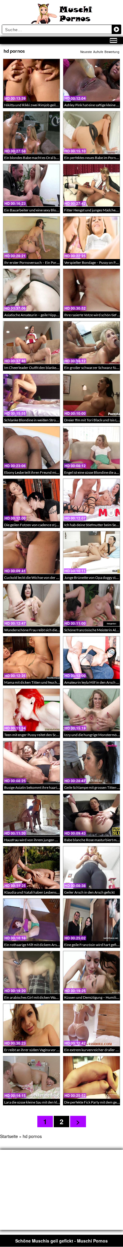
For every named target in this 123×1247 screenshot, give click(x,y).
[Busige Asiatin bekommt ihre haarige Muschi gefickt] (31, 762)
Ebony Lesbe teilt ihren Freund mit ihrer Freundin (42, 472)
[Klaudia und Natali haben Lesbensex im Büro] (31, 867)
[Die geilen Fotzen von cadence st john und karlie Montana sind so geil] (31, 500)
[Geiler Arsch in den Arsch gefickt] (91, 867)
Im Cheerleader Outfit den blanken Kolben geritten (43, 367)
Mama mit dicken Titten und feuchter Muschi (39, 682)
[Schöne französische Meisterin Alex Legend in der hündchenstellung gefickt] (91, 605)
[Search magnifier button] (116, 29)
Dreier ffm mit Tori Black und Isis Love (93, 420)
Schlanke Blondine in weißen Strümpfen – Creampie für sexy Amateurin (59, 420)
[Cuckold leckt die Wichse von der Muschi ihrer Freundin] (31, 552)
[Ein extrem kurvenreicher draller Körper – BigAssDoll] (91, 1025)
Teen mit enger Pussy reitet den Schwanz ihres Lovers (45, 735)
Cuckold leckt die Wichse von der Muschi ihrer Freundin (47, 577)
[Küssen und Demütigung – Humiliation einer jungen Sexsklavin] (91, 972)
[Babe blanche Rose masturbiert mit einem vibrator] (91, 815)
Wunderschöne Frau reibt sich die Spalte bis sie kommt (46, 630)
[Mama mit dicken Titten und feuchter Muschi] (31, 657)
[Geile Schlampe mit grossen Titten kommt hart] (91, 762)
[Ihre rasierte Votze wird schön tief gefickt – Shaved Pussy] (91, 290)
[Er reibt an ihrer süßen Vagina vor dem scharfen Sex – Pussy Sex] (31, 1025)
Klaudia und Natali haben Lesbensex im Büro (38, 892)
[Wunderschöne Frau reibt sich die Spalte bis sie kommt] (31, 605)
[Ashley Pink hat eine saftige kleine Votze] (91, 80)
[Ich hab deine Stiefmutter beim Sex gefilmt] (91, 500)
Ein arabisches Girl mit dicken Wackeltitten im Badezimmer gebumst (56, 997)
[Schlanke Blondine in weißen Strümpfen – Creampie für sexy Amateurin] (31, 395)
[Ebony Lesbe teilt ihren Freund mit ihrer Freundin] (31, 447)
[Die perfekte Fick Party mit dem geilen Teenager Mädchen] (91, 1077)
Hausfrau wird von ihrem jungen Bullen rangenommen (46, 840)
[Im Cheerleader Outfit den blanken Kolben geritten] (31, 342)
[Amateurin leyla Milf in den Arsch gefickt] (91, 657)
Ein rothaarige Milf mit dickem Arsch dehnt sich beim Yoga (49, 944)
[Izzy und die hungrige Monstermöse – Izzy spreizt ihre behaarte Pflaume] (91, 709)
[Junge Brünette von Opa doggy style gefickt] (91, 552)
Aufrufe (98, 52)
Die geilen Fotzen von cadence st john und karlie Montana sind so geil (57, 525)
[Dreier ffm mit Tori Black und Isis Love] (91, 395)
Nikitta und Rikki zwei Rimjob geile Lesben (36, 105)
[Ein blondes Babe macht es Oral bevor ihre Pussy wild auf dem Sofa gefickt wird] (31, 132)
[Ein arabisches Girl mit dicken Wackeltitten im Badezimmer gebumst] (31, 972)
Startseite (9, 1136)
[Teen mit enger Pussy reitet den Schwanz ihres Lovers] (31, 709)
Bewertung (111, 52)
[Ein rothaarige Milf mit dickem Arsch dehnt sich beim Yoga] (31, 919)
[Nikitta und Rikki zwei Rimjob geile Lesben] (31, 80)
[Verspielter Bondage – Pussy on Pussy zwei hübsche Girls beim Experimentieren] (91, 237)
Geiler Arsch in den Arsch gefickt (89, 892)
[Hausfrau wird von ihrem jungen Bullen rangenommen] (31, 815)
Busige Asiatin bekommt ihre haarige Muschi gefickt (44, 787)
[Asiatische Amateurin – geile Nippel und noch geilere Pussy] (31, 290)
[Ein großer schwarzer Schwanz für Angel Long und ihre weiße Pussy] (91, 342)
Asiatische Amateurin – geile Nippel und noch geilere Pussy (49, 315)
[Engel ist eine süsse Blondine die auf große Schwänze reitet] (91, 447)
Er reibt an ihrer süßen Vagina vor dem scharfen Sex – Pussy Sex (53, 1050)
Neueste (86, 52)
